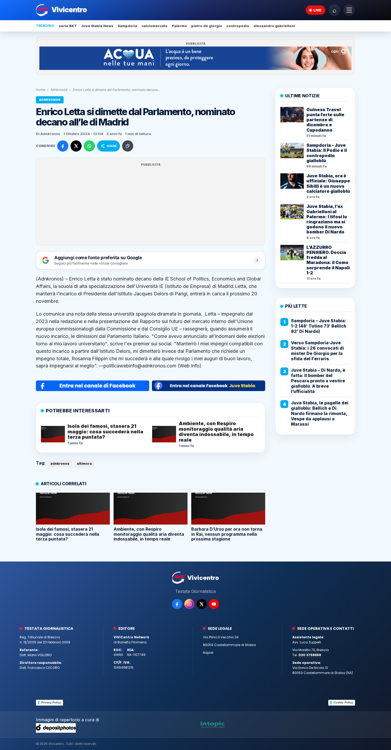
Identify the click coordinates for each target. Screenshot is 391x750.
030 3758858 (309, 655)
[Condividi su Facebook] (62, 146)
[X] (202, 604)
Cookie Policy (343, 702)
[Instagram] (189, 604)
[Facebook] (177, 604)
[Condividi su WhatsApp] (89, 146)
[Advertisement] (150, 204)
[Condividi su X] (76, 146)
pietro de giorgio (206, 26)
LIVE (317, 10)
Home (40, 90)
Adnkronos (59, 90)
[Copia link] (127, 146)
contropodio (237, 26)
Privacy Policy (51, 702)
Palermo (179, 26)
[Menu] (349, 10)
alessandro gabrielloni (274, 26)
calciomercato (155, 26)
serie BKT (68, 26)
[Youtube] (214, 604)
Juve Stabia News (97, 26)
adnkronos (59, 464)
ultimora (84, 464)
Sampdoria (127, 26)
